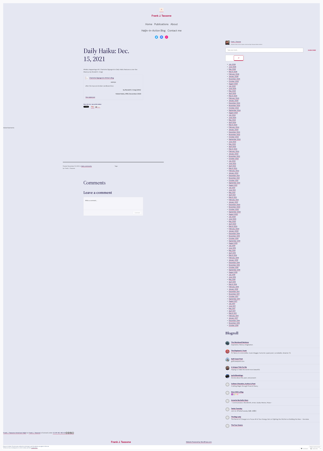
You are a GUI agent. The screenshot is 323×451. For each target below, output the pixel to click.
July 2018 (232, 275)
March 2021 (233, 197)
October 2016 (233, 325)
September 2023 (235, 139)
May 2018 (232, 279)
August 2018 (233, 272)
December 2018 (234, 263)
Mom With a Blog (237, 392)
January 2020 (233, 231)
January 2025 (233, 101)
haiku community (86, 166)
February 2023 (234, 151)
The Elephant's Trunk (239, 351)
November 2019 (234, 236)
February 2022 (234, 171)
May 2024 (232, 120)
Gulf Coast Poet (237, 359)
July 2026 (232, 64)
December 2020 (234, 205)
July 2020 (232, 217)
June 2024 (232, 118)
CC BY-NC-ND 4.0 (59, 433)
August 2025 (233, 84)
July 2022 (232, 161)
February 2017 (234, 316)
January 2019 (233, 260)
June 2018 (232, 277)
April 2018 (232, 282)
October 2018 (233, 267)
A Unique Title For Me (239, 367)
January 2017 (233, 318)
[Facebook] (161, 37)
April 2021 (232, 195)
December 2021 (234, 176)
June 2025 (232, 89)
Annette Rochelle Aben (239, 400)
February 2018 (234, 287)
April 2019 (232, 253)
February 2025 (234, 98)
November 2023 (234, 135)
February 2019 (234, 258)
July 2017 (232, 304)
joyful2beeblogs (237, 375)
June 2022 (232, 163)
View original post (90, 97)
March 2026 (233, 72)
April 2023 (232, 147)
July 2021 (232, 188)
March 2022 (233, 168)
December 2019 (234, 234)
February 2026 (234, 74)
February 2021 (234, 200)
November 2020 (234, 207)
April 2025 (232, 93)
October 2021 (233, 180)
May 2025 (232, 91)
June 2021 (232, 190)
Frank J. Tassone (161, 15)
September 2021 (234, 183)
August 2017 (233, 301)
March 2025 (233, 96)
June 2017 (232, 306)
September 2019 (234, 241)
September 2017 (234, 299)
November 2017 (234, 294)
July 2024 (232, 115)
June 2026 (232, 67)
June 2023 (232, 142)
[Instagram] (166, 37)
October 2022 (234, 159)
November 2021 (234, 178)
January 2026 (233, 76)
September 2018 (234, 270)
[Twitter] (156, 37)
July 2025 (232, 86)
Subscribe (312, 50)
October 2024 (234, 108)
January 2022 (233, 173)
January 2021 (233, 202)
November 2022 (234, 156)
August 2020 (233, 214)
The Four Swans (237, 425)
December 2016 (234, 321)
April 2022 (232, 166)
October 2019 (233, 238)
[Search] (239, 58)
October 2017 (233, 296)
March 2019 (233, 255)
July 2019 (232, 246)
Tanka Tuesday (236, 409)
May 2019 (232, 251)
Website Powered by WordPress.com (199, 442)
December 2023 (234, 132)
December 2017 (234, 292)
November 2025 (234, 79)
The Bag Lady (236, 417)
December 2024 (234, 103)
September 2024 (235, 110)
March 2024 (233, 125)
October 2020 (234, 209)
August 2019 (233, 243)
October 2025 (234, 81)
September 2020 (235, 212)
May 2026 (232, 69)
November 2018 (234, 265)
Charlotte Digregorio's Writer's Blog (101, 78)
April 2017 (232, 311)
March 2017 (233, 313)
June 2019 (232, 248)
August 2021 (233, 185)
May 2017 (232, 308)
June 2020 (232, 219)
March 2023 (233, 149)
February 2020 (234, 229)
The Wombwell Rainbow (240, 342)
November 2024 (234, 105)
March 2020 (233, 226)
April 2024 (232, 122)
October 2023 (234, 137)
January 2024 (233, 130)
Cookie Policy (34, 448)
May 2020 (232, 221)
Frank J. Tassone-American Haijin (14, 433)
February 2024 (234, 127)
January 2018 (233, 289)
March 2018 (233, 284)
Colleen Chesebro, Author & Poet (243, 384)
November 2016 (234, 323)
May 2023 (232, 144)
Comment (137, 212)
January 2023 (233, 154)
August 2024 (233, 113)
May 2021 (232, 193)
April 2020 (232, 224)
